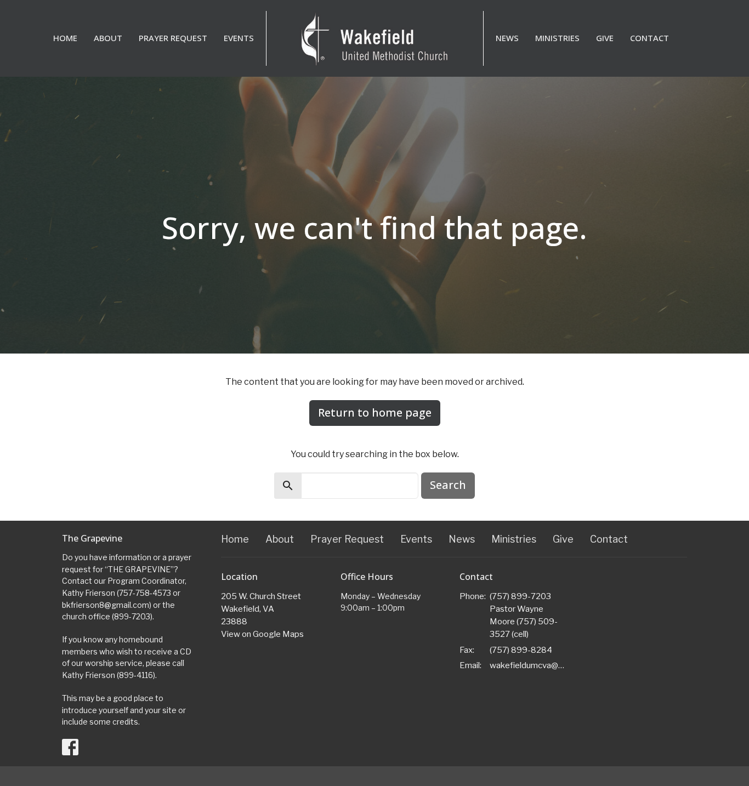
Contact (649, 37)
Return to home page (375, 412)
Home (65, 37)
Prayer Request (173, 37)
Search (448, 484)
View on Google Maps (262, 634)
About (108, 37)
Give (605, 37)
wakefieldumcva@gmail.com (529, 665)
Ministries (557, 37)
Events (239, 37)
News (507, 37)
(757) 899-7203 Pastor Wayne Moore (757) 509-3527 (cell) (524, 615)
